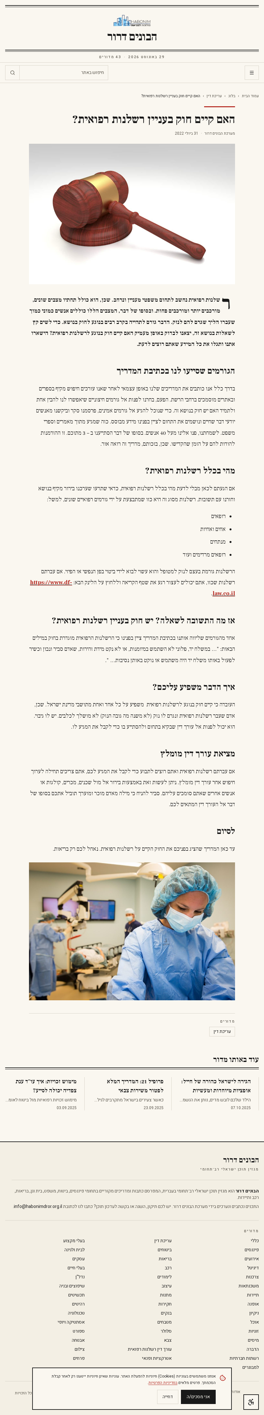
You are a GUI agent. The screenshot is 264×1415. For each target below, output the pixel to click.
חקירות (165, 1304)
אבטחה (78, 1340)
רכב (168, 1268)
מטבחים (164, 1322)
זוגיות (254, 1331)
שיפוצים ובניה (72, 1286)
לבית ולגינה (74, 1250)
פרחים (79, 1358)
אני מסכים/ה (198, 1396)
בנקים (166, 1313)
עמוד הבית (250, 96)
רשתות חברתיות (244, 1358)
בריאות (165, 1259)
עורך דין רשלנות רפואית (150, 1349)
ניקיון (254, 1313)
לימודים (164, 1277)
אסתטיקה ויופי (71, 1322)
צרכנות (252, 1277)
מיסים (253, 1340)
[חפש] (12, 73)
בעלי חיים (76, 1268)
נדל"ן (80, 1277)
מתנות (166, 1295)
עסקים (78, 1259)
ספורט (79, 1331)
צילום (80, 1349)
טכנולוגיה (76, 1313)
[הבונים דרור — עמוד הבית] (132, 21)
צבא (168, 1340)
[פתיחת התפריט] (252, 73)
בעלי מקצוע (74, 1241)
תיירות (253, 1295)
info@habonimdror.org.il (38, 1206)
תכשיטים (76, 1295)
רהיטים (78, 1304)
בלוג (231, 96)
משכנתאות (249, 1286)
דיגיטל (253, 1268)
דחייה (168, 1396)
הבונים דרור (132, 36)
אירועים (252, 1259)
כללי (255, 1241)
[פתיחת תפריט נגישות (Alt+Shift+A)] (251, 1402)
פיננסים (252, 1250)
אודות (235, 1391)
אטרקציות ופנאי (157, 1358)
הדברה (253, 1349)
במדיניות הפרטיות (162, 1383)
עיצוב (167, 1286)
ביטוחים (165, 1250)
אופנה (253, 1304)
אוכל (254, 1322)
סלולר (166, 1331)
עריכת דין (214, 96)
